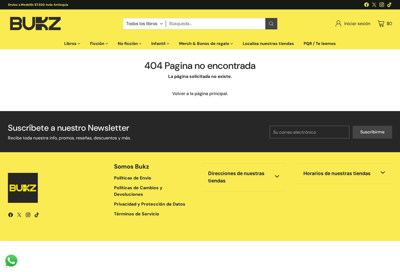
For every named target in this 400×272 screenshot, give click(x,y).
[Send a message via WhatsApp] (11, 260)
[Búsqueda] (271, 23)
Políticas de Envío (132, 178)
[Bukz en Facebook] (366, 5)
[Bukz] (35, 23)
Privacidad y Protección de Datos (149, 204)
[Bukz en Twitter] (374, 5)
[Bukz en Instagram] (381, 5)
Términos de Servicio (136, 214)
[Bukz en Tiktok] (389, 5)
